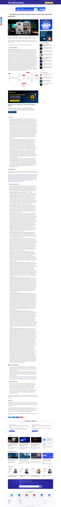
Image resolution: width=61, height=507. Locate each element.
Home (9, 5)
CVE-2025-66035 (22, 180)
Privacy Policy (20, 503)
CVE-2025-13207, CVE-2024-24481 (22, 175)
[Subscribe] (40, 486)
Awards (40, 5)
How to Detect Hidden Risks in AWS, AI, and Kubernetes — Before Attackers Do (21, 366)
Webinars (30, 5)
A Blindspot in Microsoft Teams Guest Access (16, 158)
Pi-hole (11, 389)
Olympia (16, 220)
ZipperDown (18, 312)
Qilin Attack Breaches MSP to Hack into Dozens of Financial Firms (19, 127)
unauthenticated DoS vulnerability (13, 181)
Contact (9, 503)
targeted (29, 49)
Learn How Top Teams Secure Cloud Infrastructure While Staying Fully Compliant (22, 371)
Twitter (26, 413)
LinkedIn (29, 413)
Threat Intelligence (14, 5)
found (32, 348)
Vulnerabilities (20, 5)
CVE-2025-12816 (10, 176)
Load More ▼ (42, 70)
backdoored (32, 56)
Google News (23, 413)
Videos (49, 466)
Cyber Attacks (26, 5)
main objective (32, 51)
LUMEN (11, 383)
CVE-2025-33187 (24, 179)
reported (22, 237)
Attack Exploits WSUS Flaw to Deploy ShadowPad (17, 150)
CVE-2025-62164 (32, 175)
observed (33, 328)
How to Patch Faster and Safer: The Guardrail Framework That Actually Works (21, 376)
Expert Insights (36, 5)
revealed (16, 63)
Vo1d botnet (20, 307)
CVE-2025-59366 (28, 176)
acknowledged (12, 355)
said (11, 70)
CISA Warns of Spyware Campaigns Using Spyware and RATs (19, 139)
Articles (52, 466)
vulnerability (11, 312)
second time (33, 49)
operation (11, 220)
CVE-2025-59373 (17, 176)
